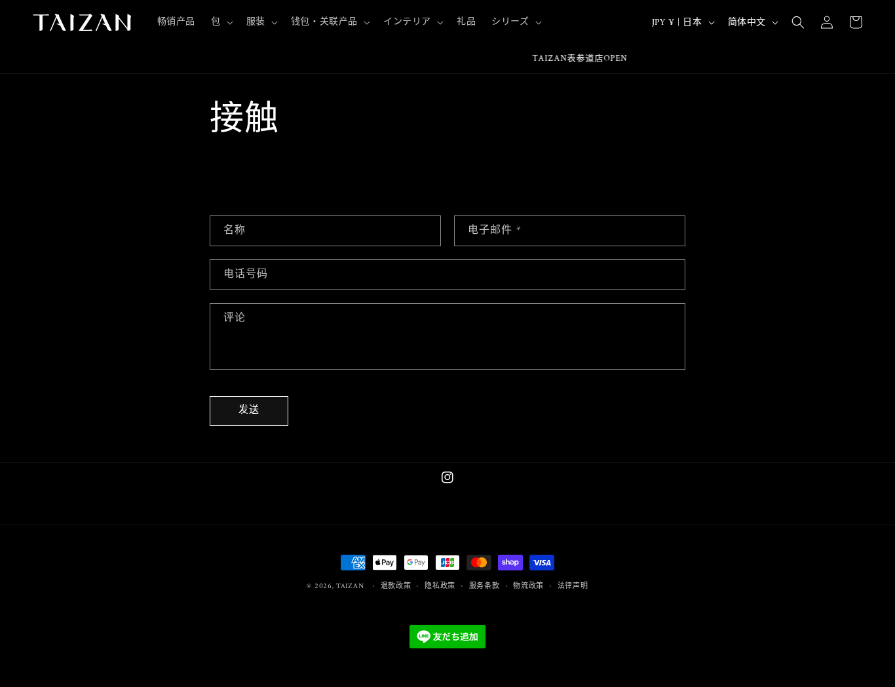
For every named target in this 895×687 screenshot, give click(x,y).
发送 (248, 410)
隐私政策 (440, 587)
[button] (220, 22)
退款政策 (396, 587)
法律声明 (573, 587)
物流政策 (528, 587)
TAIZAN (350, 586)
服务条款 (484, 587)
